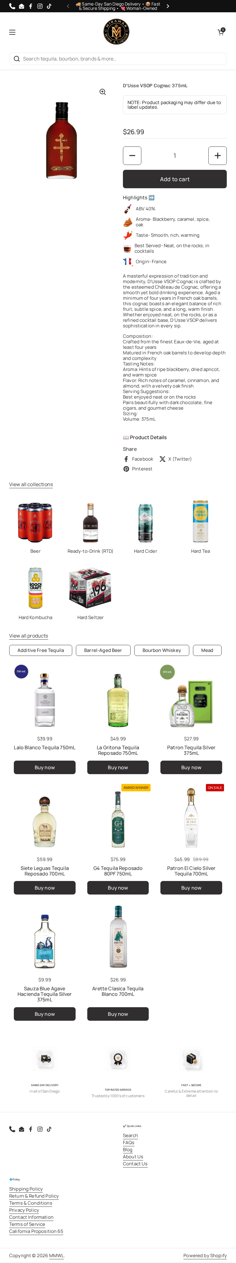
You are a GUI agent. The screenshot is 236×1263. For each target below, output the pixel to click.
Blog (128, 1149)
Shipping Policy (26, 1189)
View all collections (31, 484)
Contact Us (135, 1163)
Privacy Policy (24, 1210)
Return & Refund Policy (34, 1196)
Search (130, 1135)
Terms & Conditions (30, 1203)
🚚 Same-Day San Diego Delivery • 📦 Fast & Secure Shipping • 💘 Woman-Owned (118, 6)
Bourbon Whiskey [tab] (162, 650)
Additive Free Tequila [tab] (41, 650)
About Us (133, 1156)
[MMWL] (116, 32)
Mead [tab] (207, 650)
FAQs (129, 1142)
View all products (28, 635)
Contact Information (31, 1217)
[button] (220, 32)
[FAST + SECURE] (191, 1059)
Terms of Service (27, 1224)
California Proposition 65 (36, 1231)
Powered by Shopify (205, 1255)
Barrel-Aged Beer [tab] (103, 650)
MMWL (56, 1255)
